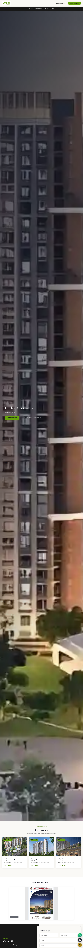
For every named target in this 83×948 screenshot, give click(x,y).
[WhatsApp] (80, 935)
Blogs (47, 8)
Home (31, 8)
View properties (12, 417)
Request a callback (74, 3)
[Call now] (80, 940)
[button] (14, 852)
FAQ (53, 8)
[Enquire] (80, 945)
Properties (39, 8)
